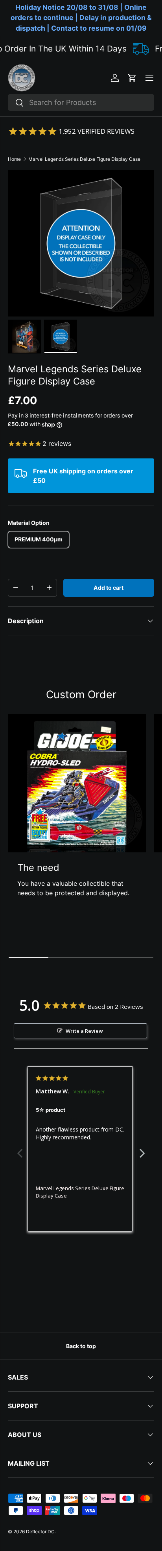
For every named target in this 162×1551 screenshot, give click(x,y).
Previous (20, 1149)
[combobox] (81, 102)
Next (142, 1149)
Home (14, 159)
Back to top (81, 1346)
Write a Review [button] (84, 1030)
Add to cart (108, 587)
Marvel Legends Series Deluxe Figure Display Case (84, 159)
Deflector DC (40, 1531)
